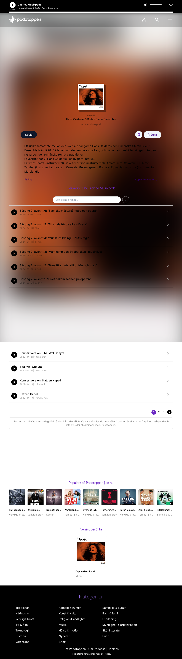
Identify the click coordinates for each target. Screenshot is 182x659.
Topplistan (22, 607)
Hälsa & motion (69, 630)
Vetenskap (22, 642)
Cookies (113, 649)
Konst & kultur (68, 613)
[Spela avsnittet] (14, 212)
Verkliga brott (24, 619)
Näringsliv (22, 613)
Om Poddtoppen (74, 649)
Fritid (105, 636)
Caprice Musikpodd (91, 124)
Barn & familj (110, 613)
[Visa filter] (125, 199)
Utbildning (109, 619)
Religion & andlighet (72, 619)
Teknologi (22, 630)
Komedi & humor (70, 607)
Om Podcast (96, 649)
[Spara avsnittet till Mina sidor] (138, 134)
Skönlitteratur (111, 630)
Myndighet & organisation (119, 625)
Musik (63, 625)
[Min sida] (144, 20)
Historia (20, 636)
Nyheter (64, 636)
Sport (62, 642)
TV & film (21, 625)
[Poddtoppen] (25, 19)
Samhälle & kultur (114, 607)
